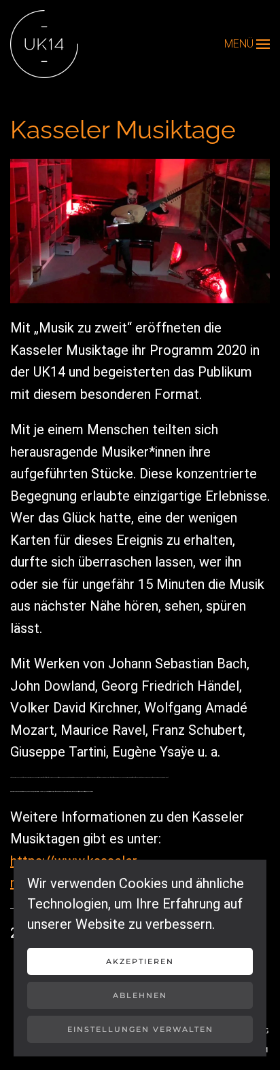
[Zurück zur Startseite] (44, 44)
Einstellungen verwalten (140, 1029)
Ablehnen (140, 995)
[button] (247, 44)
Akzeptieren (140, 961)
